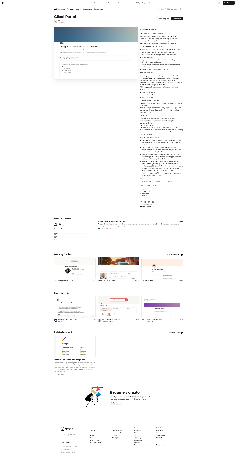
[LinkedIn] (145, 201)
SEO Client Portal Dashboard (111, 319)
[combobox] (170, 9)
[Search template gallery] (180, 9)
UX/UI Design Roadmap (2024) (64, 281)
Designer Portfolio (147, 281)
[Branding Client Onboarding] (75, 307)
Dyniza (60, 20)
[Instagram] (61, 435)
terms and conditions (145, 206)
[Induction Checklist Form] (162, 307)
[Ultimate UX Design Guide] (118, 268)
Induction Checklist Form (154, 319)
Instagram (144, 195)
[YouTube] (74, 435)
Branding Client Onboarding (67, 319)
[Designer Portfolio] (162, 268)
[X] (141, 201)
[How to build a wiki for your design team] (75, 346)
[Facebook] (148, 201)
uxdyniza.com (145, 193)
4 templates (61, 22)
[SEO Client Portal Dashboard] (118, 307)
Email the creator (146, 191)
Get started (116, 403)
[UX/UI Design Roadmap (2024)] (75, 268)
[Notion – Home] (3, 3)
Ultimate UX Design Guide (106, 281)
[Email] (153, 201)
